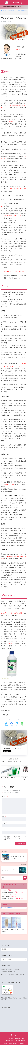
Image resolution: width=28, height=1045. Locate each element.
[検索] (25, 878)
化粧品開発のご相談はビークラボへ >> (14, 6)
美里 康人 (17, 969)
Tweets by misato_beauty (8, 907)
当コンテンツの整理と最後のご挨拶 (10, 974)
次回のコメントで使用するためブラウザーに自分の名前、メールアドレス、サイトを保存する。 (15, 838)
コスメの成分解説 (19, 1038)
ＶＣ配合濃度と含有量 (7, 969)
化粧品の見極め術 (13, 759)
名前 (4, 816)
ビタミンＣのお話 (8, 1038)
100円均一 (9, 761)
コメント (5, 796)
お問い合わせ (21, 1040)
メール (4, 823)
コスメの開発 (6, 1040)
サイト (4, 829)
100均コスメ (17, 761)
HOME (15, 1035)
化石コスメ (14, 1040)
